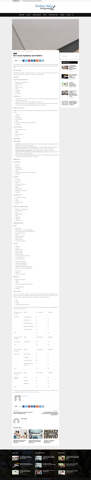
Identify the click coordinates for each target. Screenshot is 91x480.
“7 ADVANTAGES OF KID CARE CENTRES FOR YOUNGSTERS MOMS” (72, 457)
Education (21, 14)
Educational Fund (53, 14)
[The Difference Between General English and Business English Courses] (65, 67)
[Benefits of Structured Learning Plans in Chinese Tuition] (65, 84)
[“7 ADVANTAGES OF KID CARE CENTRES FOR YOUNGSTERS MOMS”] (61, 458)
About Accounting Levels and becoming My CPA (32, 0)
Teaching (62, 14)
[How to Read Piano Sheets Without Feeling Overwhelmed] (65, 76)
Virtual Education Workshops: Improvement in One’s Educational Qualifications (50, 413)
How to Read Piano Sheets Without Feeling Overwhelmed (26, 464)
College (28, 14)
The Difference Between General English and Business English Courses (73, 67)
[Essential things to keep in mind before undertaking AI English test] (38, 458)
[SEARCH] (76, 56)
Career (45, 14)
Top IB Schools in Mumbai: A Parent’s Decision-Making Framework (73, 103)
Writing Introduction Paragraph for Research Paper (49, 464)
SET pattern (17, 294)
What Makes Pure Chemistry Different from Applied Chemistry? (19, 441)
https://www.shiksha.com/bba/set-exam (32, 392)
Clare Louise (16, 57)
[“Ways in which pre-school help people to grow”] (61, 465)
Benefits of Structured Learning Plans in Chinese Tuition (72, 84)
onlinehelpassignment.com (46, 478)
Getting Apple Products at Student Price (48, 471)
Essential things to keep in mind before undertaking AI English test (35, 441)
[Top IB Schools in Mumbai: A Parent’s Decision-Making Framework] (65, 103)
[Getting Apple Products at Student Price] (38, 472)
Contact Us (72, 478)
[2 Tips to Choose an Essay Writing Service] (61, 472)
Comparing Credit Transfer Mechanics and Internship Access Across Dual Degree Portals (73, 94)
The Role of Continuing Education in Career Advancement (49, 441)
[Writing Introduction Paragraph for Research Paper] (38, 465)
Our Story (76, 478)
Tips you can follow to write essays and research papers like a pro (22, 413)
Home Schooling (37, 14)
